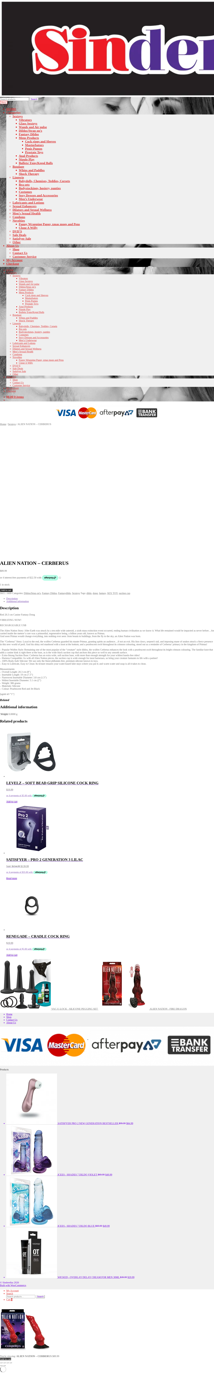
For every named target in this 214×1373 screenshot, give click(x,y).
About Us (12, 245)
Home (3, 424)
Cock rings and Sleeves (40, 141)
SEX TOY (112, 593)
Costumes (25, 191)
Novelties (19, 220)
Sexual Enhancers (25, 206)
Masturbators (34, 145)
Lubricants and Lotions (28, 202)
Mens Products (29, 137)
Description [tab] (12, 598)
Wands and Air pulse (33, 127)
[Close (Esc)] (10, 1362)
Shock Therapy (29, 173)
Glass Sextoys (28, 123)
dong (95, 593)
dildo (88, 593)
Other (17, 242)
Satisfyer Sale (22, 238)
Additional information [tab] (17, 601)
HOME (11, 109)
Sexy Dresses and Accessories (38, 195)
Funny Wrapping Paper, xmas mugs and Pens (49, 224)
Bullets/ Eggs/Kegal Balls (36, 163)
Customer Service (25, 256)
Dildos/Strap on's (32, 593)
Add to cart (6, 590)
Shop (16, 249)
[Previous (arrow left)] (1, 1365)
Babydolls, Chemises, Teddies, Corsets (44, 181)
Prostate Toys (34, 152)
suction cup (124, 593)
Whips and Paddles (32, 170)
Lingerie (18, 177)
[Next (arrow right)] (4, 1365)
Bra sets (24, 184)
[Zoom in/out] (1, 1362)
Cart (9, 1299)
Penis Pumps (33, 148)
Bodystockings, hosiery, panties (40, 188)
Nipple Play (26, 159)
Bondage (18, 166)
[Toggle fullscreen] (4, 1362)
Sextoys (18, 116)
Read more (11, 878)
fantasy (102, 593)
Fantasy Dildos (29, 134)
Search (34, 99)
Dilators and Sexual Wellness (32, 209)
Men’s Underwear (31, 199)
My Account (14, 260)
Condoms (19, 217)
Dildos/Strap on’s (30, 130)
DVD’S (17, 231)
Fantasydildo (64, 593)
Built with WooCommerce (13, 1285)
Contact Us (20, 253)
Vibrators (25, 120)
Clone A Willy (28, 227)
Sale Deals (19, 235)
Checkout (12, 263)
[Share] (7, 1362)
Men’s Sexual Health (27, 213)
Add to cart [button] (11, 801)
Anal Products (28, 155)
